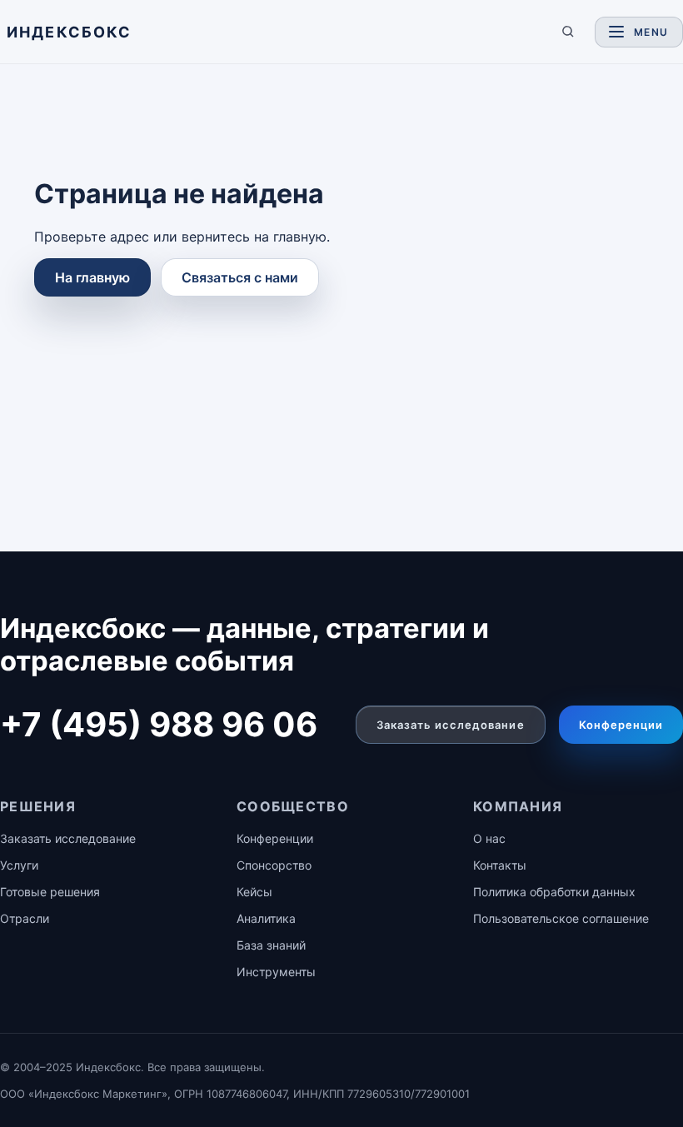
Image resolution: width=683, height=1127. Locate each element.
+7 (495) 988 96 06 (158, 724)
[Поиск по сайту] (568, 31)
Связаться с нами (240, 277)
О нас (489, 838)
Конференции (621, 724)
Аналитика (266, 918)
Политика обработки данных (554, 892)
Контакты (499, 865)
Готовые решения (50, 892)
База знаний (271, 945)
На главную (92, 277)
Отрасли (24, 918)
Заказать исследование (450, 724)
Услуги (19, 865)
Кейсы (254, 892)
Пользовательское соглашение (561, 918)
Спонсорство (274, 865)
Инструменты (276, 972)
